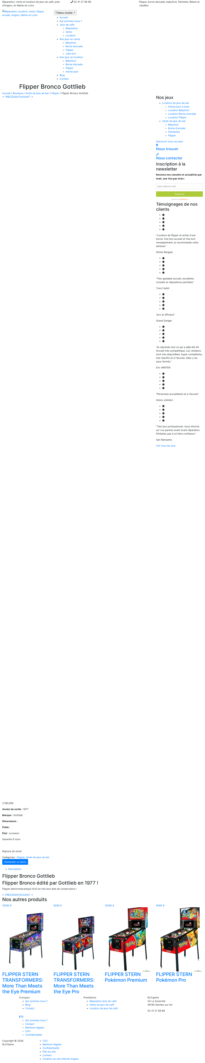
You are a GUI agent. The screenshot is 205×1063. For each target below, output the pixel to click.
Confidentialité (33, 1034)
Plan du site (49, 1051)
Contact (64, 78)
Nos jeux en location (71, 57)
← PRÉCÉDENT (11, 96)
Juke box (71, 53)
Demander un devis (15, 861)
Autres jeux (72, 71)
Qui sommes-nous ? (71, 21)
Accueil (64, 17)
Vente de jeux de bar (37, 93)
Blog (62, 75)
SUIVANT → (26, 96)
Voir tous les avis (165, 445)
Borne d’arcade (74, 46)
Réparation (72, 28)
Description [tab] (14, 868)
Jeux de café (67, 24)
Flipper (69, 49)
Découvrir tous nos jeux (169, 141)
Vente (69, 31)
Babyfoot (71, 42)
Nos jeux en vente (70, 39)
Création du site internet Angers (60, 1058)
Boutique (18, 93)
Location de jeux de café (103, 1008)
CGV (27, 1031)
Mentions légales (34, 1027)
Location (70, 35)
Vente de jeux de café (101, 1004)
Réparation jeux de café (102, 1001)
